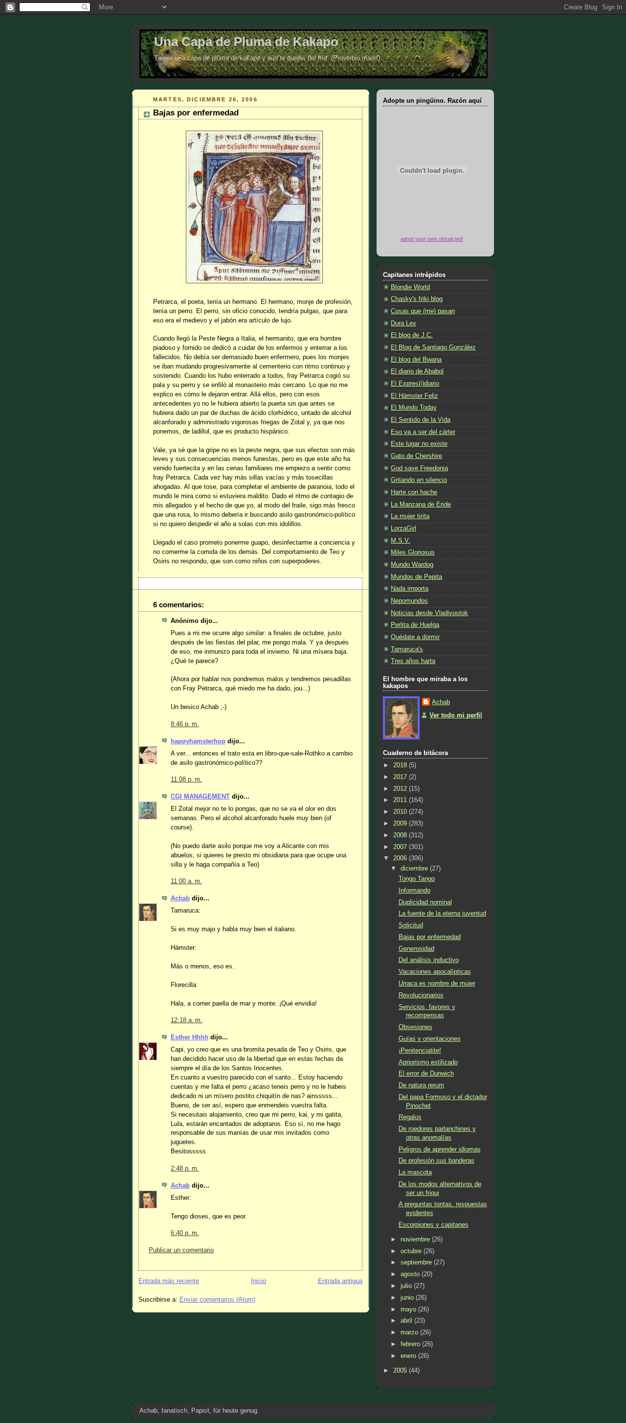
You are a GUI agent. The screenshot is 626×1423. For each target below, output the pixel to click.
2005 (401, 1370)
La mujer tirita (410, 516)
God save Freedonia (419, 468)
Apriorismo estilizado (428, 1062)
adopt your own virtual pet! (432, 239)
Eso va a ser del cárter (423, 432)
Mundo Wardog (412, 564)
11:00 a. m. (186, 881)
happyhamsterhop (198, 741)
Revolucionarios (421, 995)
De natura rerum (421, 1085)
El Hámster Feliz (414, 395)
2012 (401, 788)
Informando (414, 890)
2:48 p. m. (185, 1168)
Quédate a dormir (415, 637)
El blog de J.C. (412, 335)
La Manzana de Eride (421, 504)
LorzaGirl (403, 528)
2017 (401, 777)
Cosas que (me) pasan (423, 311)
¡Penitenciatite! (420, 1050)
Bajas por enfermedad (196, 112)
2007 (401, 847)
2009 (401, 823)
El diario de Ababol (417, 371)
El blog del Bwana (416, 359)
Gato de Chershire (416, 456)
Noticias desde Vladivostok (429, 613)
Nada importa (409, 588)
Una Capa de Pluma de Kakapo (246, 41)
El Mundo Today (414, 407)
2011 (401, 800)
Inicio (258, 1281)
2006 (401, 858)
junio (408, 1297)
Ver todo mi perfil (455, 715)
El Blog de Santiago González (433, 347)
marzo (410, 1332)
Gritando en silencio (419, 480)
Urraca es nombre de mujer (437, 983)
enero (409, 1356)
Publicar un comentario (181, 1250)
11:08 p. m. (186, 779)
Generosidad (416, 948)
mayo (409, 1309)
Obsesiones (415, 1027)
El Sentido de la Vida (420, 419)
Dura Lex (403, 323)
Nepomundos (409, 600)
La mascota (415, 1172)
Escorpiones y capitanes (434, 1224)
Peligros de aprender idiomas (440, 1149)
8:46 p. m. (185, 724)
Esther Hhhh (189, 1037)
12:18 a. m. (186, 1020)
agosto (411, 1274)
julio (407, 1286)
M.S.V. (400, 540)
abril (407, 1320)
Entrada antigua (340, 1281)
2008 (401, 835)
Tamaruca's (407, 649)
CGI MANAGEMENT (200, 796)
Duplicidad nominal (425, 902)
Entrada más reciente (168, 1281)
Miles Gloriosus (413, 552)
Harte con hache (414, 492)
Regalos (410, 1117)
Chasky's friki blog (417, 299)
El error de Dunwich (426, 1073)
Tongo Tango (417, 878)
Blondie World (410, 287)
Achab (180, 898)
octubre (412, 1251)
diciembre (415, 868)
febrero (411, 1344)
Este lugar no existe (419, 443)
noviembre (416, 1239)
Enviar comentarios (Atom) (217, 1299)
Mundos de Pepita (416, 577)
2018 (401, 765)
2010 (401, 811)
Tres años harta (413, 661)
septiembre (417, 1262)
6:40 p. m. (185, 1233)
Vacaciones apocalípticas (435, 971)
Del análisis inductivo (429, 960)
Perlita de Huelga (415, 624)
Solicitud (411, 925)
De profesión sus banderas (436, 1160)
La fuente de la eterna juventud (442, 913)
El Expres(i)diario (415, 383)
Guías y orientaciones (430, 1038)
